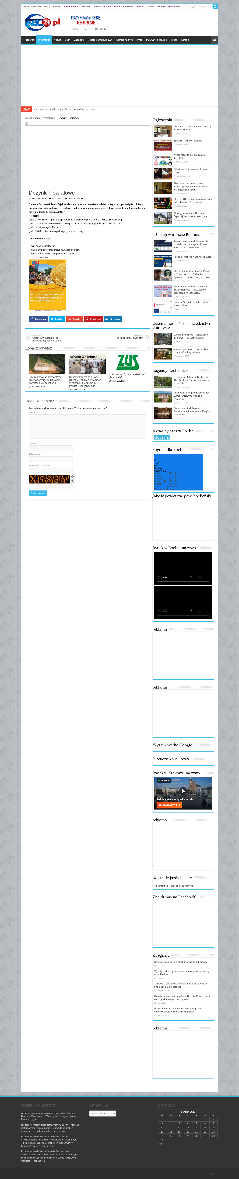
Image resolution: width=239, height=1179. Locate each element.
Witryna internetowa (39, 465)
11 (171, 1127)
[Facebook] (195, 7)
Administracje (70, 6)
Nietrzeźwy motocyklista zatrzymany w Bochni (45, 1124)
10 (162, 1127)
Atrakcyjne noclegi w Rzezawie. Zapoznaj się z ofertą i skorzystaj (64, 109)
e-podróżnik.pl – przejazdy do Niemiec (173, 885)
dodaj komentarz (76, 199)
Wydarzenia (44, 40)
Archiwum (30, 40)
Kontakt (185, 40)
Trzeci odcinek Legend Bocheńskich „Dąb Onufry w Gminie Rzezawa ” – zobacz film (192, 380)
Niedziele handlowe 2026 (100, 40)
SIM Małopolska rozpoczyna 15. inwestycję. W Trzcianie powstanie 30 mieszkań (45, 379)
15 (205, 1127)
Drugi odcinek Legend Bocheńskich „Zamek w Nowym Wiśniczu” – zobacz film (191, 395)
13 (188, 1127)
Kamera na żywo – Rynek (129, 40)
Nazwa (32, 443)
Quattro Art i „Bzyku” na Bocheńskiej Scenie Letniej (47, 338)
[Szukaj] (215, 6)
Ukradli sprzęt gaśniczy (130, 336)
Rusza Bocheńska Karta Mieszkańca (192, 256)
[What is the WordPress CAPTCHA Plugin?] (49, 479)
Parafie (140, 6)
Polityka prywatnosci (168, 6)
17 (162, 1131)
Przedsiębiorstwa (123, 6)
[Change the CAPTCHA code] (72, 476)
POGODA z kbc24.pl (156, 40)
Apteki (56, 6)
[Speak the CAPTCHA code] (72, 481)
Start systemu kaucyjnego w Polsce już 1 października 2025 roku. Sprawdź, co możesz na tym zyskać (192, 274)
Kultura (57, 40)
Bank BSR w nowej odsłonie (188, 140)
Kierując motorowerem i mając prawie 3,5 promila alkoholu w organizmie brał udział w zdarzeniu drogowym (50, 1127)
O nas (174, 40)
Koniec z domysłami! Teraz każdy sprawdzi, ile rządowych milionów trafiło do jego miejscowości (191, 244)
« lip (160, 1143)
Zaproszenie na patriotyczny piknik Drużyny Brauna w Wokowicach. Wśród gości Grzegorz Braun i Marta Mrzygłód (48, 1116)
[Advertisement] (119, 79)
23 (213, 1131)
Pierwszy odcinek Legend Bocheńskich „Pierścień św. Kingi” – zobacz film (192, 411)
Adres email (35, 454)
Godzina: (162, 437)
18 (170, 1131)
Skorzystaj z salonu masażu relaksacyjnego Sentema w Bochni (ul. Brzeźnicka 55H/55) (191, 186)
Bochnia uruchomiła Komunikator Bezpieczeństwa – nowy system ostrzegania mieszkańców (190, 289)
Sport (67, 40)
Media (150, 6)
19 (179, 1131)
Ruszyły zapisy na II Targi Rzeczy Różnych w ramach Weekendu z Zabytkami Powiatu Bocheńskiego (85, 381)
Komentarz (35, 412)
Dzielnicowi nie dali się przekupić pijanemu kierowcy (180, 962)
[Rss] (191, 7)
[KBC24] (66, 22)
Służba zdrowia (102, 6)
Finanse (86, 6)
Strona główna (32, 118)
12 (179, 1127)
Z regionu (79, 40)
